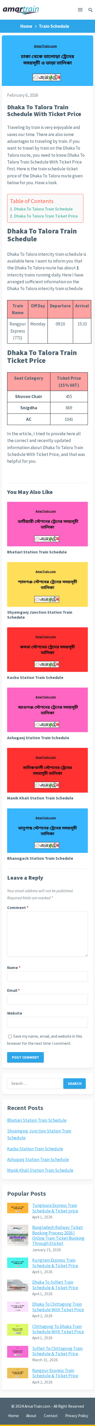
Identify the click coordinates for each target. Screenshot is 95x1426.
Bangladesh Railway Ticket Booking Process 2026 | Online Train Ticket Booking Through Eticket (58, 1235)
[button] (80, 10)
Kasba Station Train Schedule (35, 677)
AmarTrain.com (37, 1406)
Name (14, 967)
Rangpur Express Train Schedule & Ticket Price (55, 1373)
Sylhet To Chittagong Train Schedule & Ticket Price (57, 1351)
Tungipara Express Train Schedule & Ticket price (55, 1207)
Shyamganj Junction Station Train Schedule (39, 614)
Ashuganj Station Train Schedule (38, 737)
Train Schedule (54, 26)
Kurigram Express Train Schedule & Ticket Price (55, 1262)
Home (26, 26)
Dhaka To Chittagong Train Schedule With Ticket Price (58, 1306)
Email (13, 990)
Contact (51, 1415)
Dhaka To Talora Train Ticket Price (46, 216)
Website (14, 1013)
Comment (17, 907)
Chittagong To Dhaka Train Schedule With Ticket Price (58, 1329)
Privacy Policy (76, 1415)
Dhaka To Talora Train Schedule (43, 209)
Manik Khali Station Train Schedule (40, 798)
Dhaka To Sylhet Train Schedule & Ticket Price (55, 1284)
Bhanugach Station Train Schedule (40, 858)
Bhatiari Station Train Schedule (37, 551)
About (31, 1415)
